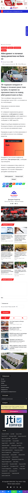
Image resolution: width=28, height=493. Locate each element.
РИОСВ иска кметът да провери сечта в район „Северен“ (14, 215)
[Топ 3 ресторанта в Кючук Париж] (4, 323)
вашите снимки (6, 475)
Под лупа (5, 463)
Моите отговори (6, 457)
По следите (5, 466)
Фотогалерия (13, 470)
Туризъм (4, 470)
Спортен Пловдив (6, 468)
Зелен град (13, 447)
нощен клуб (19, 176)
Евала (12, 443)
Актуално (14, 212)
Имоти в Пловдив (6, 452)
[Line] (10, 186)
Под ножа (22, 463)
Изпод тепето (18, 450)
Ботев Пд (4, 436)
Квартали (16, 452)
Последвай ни (14, 411)
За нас (2, 379)
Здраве (11, 47)
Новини (4, 50)
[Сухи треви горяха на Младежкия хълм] (4, 329)
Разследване (14, 466)
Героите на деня (6, 440)
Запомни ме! (5, 303)
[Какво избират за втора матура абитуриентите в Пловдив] (21, 265)
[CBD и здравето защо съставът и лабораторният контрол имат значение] (4, 347)
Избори (21, 447)
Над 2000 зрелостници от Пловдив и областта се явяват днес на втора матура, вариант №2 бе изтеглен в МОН (21, 238)
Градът (5, 443)
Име (2, 297)
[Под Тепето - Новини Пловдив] (14, 8)
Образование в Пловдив (18, 459)
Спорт (22, 466)
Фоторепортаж (6, 473)
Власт (14, 438)
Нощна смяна (6, 459)
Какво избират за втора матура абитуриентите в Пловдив (20, 271)
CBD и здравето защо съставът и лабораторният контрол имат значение (18, 347)
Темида (22, 468)
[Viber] (7, 186)
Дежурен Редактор (6, 61)
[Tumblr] (10, 184)
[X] (14, 203)
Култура (14, 454)
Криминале (17, 47)
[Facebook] (3, 184)
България (8, 44)
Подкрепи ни (4, 389)
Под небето (13, 463)
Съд (15, 468)
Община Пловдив (6, 461)
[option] (14, 213)
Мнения (22, 454)
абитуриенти (9, 176)
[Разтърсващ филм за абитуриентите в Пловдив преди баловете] (7, 265)
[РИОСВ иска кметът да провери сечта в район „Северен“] (4, 335)
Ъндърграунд (15, 473)
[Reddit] (13, 184)
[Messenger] (20, 184)
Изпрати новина (5, 387)
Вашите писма (22, 436)
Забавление (5, 445)
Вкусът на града (6, 438)
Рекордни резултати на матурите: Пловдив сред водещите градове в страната (7, 237)
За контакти (4, 385)
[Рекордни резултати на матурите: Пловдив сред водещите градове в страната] (7, 230)
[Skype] (16, 184)
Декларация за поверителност (8, 391)
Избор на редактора (7, 450)
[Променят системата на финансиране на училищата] (4, 341)
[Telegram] (3, 186)
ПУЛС (15, 461)
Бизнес (19, 433)
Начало (4, 44)
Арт (12, 433)
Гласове (16, 440)
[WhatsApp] (23, 184)
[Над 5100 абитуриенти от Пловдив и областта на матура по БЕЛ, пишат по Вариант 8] (21, 247)
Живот (19, 443)
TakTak (2, 383)
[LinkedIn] (7, 184)
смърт (14, 179)
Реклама (3, 381)
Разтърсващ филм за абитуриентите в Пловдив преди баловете (7, 271)
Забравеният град (16, 445)
